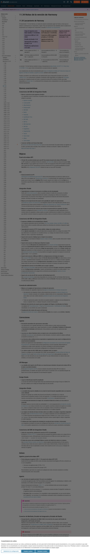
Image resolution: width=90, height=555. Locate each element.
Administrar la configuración (11, 551)
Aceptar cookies (28, 551)
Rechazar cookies (42, 551)
